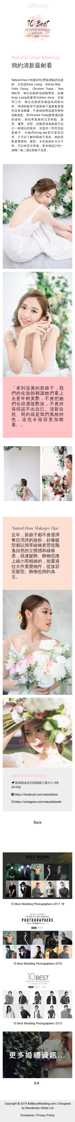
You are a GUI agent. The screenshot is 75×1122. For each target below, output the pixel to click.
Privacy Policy (45, 1115)
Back (37, 822)
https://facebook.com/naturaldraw (36, 794)
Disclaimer (27, 1115)
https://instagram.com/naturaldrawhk (38, 802)
